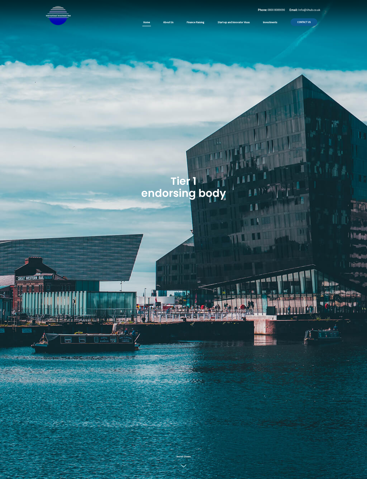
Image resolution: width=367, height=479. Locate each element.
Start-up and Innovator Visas (234, 22)
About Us (168, 22)
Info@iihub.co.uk (309, 9)
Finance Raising (195, 22)
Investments (270, 22)
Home (146, 22)
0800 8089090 (276, 9)
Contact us (304, 22)
